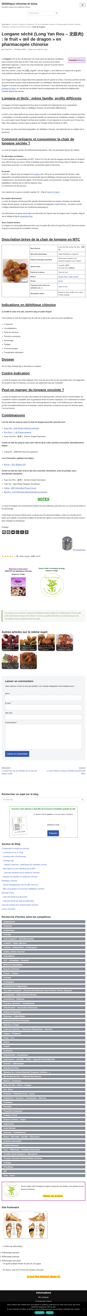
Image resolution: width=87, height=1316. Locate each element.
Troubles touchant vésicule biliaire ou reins (23, 1158)
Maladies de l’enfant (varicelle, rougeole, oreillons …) (27, 1072)
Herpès (7, 1046)
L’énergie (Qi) (8, 861)
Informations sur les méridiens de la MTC (19, 869)
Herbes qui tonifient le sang (20, 27)
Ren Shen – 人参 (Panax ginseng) (17, 432)
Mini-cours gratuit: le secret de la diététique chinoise (23, 889)
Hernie (6, 1042)
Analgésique (9, 930)
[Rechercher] (56, 13)
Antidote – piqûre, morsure (15, 943)
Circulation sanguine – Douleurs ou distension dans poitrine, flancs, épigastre (38, 990)
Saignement (9, 1124)
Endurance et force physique (16, 1021)
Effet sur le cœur (11, 1025)
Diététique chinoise (9, 881)
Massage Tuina (8, 893)
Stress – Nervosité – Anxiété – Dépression (22, 1137)
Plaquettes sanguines (13, 1111)
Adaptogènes (9, 922)
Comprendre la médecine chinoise (15, 848)
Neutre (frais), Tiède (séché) (68, 277)
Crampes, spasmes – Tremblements (19, 1003)
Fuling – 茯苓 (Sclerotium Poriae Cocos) (20, 488)
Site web (8, 713)
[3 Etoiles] (8, 556)
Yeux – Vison (9, 1175)
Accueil (14, 24)
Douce (60, 281)
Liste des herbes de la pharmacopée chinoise (20, 905)
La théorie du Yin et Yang (13, 852)
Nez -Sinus (8, 1089)
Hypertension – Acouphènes (16, 1055)
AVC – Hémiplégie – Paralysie (16, 960)
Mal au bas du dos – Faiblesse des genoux (22, 1077)
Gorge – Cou (9, 1038)
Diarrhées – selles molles (14, 1016)
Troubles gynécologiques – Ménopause (21, 1154)
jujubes (37, 174)
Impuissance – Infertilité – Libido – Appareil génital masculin (29, 1059)
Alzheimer (8, 926)
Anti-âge (7, 935)
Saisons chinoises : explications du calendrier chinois (25, 865)
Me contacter (43, 1297)
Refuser (50, 1313)
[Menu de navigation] (82, 5)
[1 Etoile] (3, 556)
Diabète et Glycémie (12, 1012)
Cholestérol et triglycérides (15, 986)
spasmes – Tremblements (15, 1132)
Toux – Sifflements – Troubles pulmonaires (22, 1150)
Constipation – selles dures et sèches (20, 995)
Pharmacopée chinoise (65, 24)
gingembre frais (26, 216)
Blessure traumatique (13, 965)
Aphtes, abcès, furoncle (14, 952)
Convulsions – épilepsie (14, 999)
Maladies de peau (11, 1068)
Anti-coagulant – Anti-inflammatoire (19, 939)
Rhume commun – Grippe (15, 1120)
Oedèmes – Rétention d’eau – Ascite (19, 1094)
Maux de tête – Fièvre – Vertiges (17, 1085)
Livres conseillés (8, 909)
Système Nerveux (11, 1145)
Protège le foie (10, 1115)
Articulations (9, 956)
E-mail (8, 703)
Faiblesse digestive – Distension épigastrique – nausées (28, 1029)
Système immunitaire (13, 1141)
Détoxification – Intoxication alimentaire (20, 1008)
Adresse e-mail (53, 825)
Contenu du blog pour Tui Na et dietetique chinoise (37, 24)
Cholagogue (9, 982)
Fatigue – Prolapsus (12, 1034)
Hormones (8, 1051)
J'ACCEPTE (40, 1313)
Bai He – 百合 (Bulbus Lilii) (15, 465)
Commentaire (11, 722)
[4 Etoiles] (10, 556)
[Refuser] (84, 1309)
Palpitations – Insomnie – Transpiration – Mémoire (25, 1098)
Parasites (8, 1107)
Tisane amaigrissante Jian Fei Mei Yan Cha (20, 885)
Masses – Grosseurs (12, 1081)
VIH (5, 1171)
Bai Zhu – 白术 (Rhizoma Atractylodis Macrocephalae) (25, 492)
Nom (7, 694)
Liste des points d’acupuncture (15, 897)
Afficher (81, 60)
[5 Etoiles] (13, 556)
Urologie (7, 1163)
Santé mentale (10, 1128)
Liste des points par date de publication (18, 901)
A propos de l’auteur (43, 1301)
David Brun (8, 49)
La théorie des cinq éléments (14, 857)
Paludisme (8, 1102)
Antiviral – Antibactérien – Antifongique (20, 947)
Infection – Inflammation (14, 1064)
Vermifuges (8, 1167)
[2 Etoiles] (5, 556)
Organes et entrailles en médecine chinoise (20, 877)
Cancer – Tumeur (11, 973)
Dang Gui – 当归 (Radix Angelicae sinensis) (21, 428)
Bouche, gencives (11, 969)
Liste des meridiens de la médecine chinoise (22, 873)
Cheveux (7, 978)
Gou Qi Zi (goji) (53, 192)
